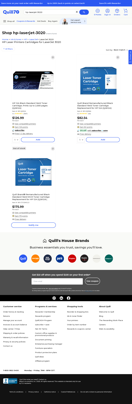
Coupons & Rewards (26, 21)
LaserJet (33, 39)
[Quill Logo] (11, 12)
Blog (101, 316)
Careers (102, 325)
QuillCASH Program (43, 320)
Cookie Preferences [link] (68, 392)
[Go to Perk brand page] (60, 259)
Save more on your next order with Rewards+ (22, 3)
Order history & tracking (13, 312)
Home (5, 39)
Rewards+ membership (45, 312)
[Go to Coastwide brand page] (35, 259)
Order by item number (76, 325)
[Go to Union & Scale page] (96, 259)
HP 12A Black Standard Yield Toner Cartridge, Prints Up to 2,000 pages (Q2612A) (30, 105)
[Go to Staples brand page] (72, 259)
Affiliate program (42, 361)
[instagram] (54, 298)
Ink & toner (16, 39)
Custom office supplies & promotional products (46, 334)
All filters (9, 49)
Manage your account (12, 320)
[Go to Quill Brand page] (23, 259)
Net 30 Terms (41, 329)
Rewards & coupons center (79, 329)
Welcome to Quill (106, 312)
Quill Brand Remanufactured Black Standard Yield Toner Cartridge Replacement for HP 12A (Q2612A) (95, 105)
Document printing (43, 340)
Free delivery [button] (85, 134)
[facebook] (69, 298)
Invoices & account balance (15, 325)
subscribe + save (42, 325)
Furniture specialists (43, 348)
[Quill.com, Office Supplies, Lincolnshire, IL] (10, 381)
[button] (77, 12)
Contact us (8, 346)
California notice (50, 392)
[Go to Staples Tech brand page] (84, 259)
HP (25, 39)
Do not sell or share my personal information (96, 392)
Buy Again (52, 21)
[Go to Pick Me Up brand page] (48, 259)
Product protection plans (46, 352)
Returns (6, 316)
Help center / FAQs (11, 329)
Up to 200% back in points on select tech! (66, 3)
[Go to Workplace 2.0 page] (109, 259)
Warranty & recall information (15, 337)
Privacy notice (33, 392)
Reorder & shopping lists (77, 312)
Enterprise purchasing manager (48, 344)
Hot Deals (41, 21)
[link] (53, 57)
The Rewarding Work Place (111, 320)
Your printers (72, 320)
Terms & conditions (16, 392)
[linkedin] (61, 298)
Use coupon (92, 281)
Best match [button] (120, 50)
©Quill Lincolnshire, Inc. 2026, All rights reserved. (36, 381)
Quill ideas (39, 357)
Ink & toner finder (74, 316)
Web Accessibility (106, 329)
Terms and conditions (53, 288)
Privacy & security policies (14, 342)
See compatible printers (25, 124)
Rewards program (43, 316)
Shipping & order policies (14, 333)
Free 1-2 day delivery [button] (24, 134)
